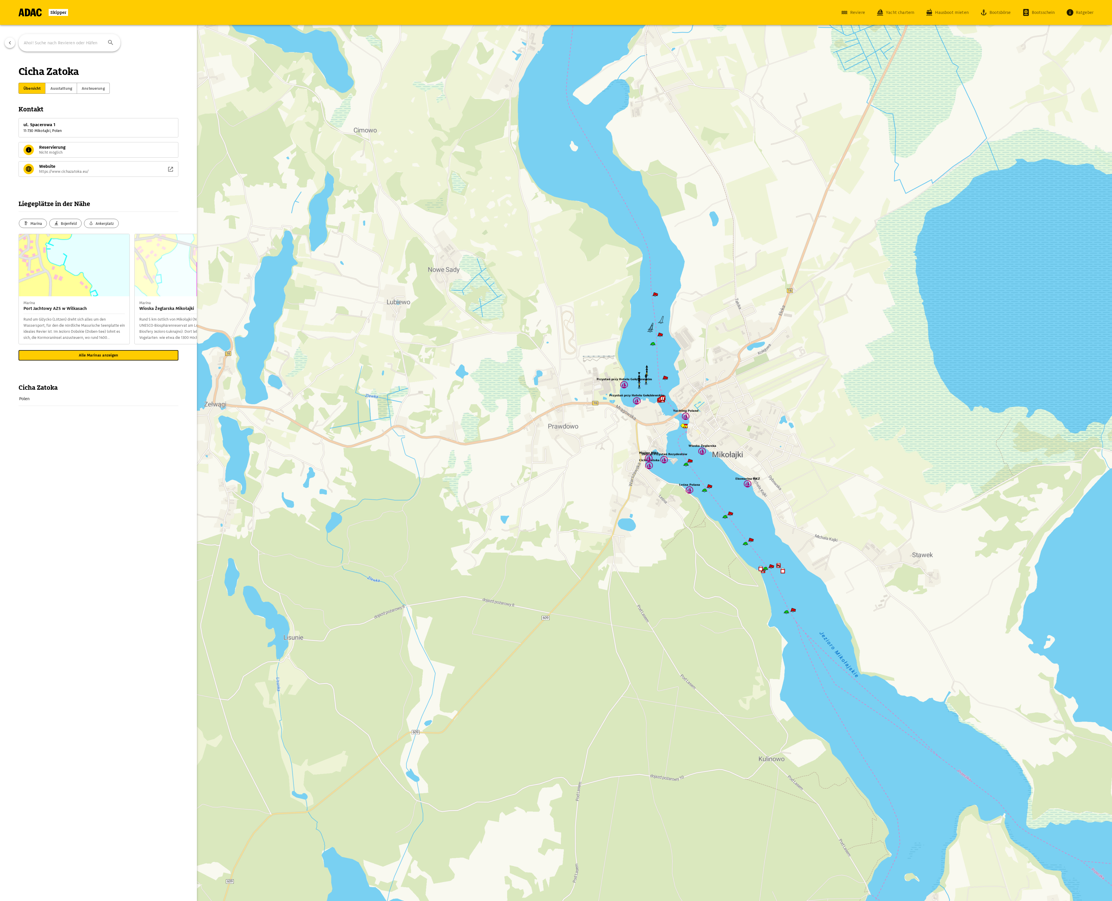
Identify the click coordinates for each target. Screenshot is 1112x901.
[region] (556, 450)
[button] (110, 42)
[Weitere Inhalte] (185, 289)
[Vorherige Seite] (10, 43)
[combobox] (69, 43)
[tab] (32, 88)
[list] (98, 399)
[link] (98, 399)
